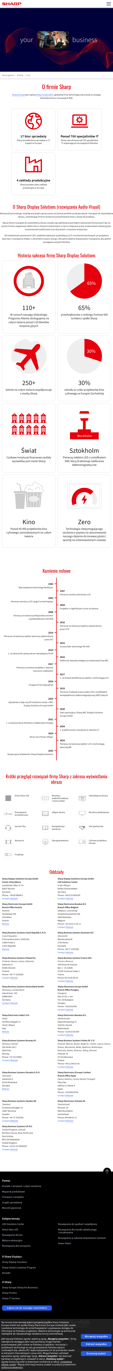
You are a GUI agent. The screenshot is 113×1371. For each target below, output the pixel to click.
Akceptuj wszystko (96, 1336)
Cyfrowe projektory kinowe (98, 842)
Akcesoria (19, 840)
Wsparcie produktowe (13, 1191)
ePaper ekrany (58, 812)
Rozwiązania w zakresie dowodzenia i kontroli (82, 1238)
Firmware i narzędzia (13, 1197)
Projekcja (19, 854)
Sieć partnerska (96, 826)
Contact (5, 898)
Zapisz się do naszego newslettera (27, 1308)
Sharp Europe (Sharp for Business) (20, 1287)
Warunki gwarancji (11, 1208)
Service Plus (20, 826)
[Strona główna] (11, 3)
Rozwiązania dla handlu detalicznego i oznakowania (77, 1231)
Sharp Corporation (44, 94)
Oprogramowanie (60, 840)
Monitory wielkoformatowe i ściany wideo (60, 798)
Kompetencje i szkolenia (58, 827)
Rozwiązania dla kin (12, 1235)
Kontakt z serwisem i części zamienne (21, 1186)
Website (69, 898)
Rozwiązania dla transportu (16, 1246)
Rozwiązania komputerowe (21, 813)
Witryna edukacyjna (12, 1240)
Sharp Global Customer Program (19, 1267)
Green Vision (64, 1243)
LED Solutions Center (13, 1224)
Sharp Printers (9, 1293)
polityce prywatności (12, 1367)
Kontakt (6, 1273)
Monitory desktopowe (99, 812)
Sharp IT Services (11, 1298)
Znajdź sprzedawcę (12, 1202)
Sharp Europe (18, 94)
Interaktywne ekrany (98, 795)
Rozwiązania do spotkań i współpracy (77, 1224)
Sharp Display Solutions (14, 1262)
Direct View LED (22, 795)
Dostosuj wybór (96, 1353)
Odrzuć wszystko (96, 1344)
